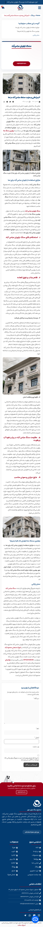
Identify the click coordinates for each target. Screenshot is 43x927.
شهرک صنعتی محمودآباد (13, 647)
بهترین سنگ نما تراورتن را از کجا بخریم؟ (28, 31)
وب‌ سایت (36, 747)
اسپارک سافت (21, 925)
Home (38, 15)
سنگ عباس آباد (11, 588)
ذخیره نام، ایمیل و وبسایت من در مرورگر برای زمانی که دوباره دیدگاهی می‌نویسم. (21, 759)
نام (37, 729)
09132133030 (28, 660)
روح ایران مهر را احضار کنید (32, 832)
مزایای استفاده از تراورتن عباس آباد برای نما (27, 27)
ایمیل (36, 738)
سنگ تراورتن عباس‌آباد (21, 46)
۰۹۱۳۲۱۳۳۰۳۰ (21, 63)
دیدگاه (36, 699)
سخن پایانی (36, 35)
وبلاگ (33, 15)
